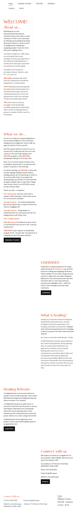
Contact (12, 8)
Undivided (46, 293)
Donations (51, 4)
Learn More (9, 429)
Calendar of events (12, 240)
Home (11, 4)
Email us (45, 482)
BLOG (21, 8)
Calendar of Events (24, 4)
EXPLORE (39, 4)
